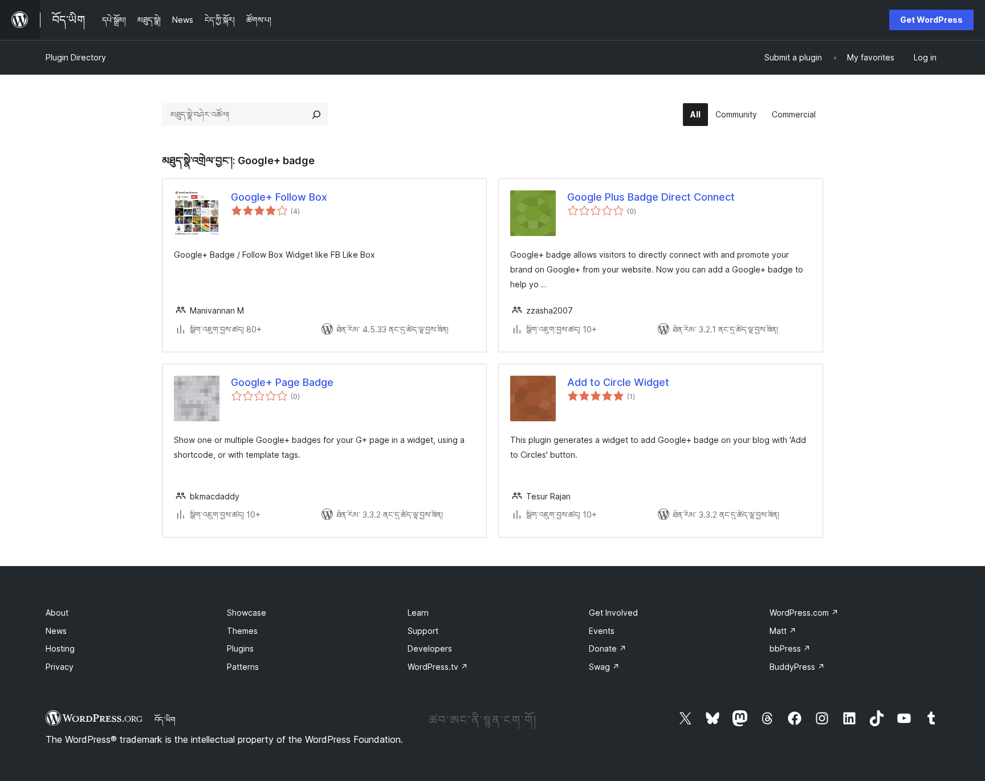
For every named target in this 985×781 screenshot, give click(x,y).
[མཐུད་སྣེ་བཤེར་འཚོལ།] (316, 114)
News (56, 631)
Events (601, 631)
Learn (418, 612)
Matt (783, 631)
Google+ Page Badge (282, 382)
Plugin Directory (76, 57)
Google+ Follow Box (279, 197)
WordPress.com (804, 612)
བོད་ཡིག (165, 719)
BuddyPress (797, 667)
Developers (430, 648)
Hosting (60, 648)
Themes (242, 631)
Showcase (246, 612)
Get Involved (613, 612)
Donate (607, 648)
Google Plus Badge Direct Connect (651, 197)
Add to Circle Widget (618, 382)
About (57, 612)
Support (423, 631)
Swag (604, 667)
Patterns (243, 667)
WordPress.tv (438, 667)
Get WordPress (931, 20)
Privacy (60, 667)
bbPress (790, 648)
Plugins (240, 648)
